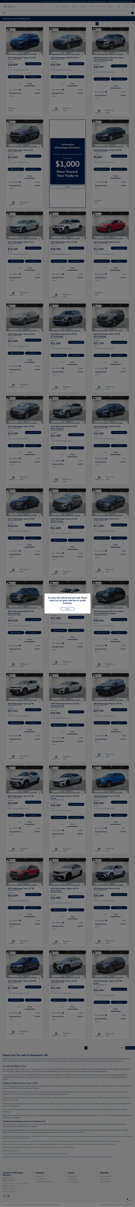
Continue (67, 609)
